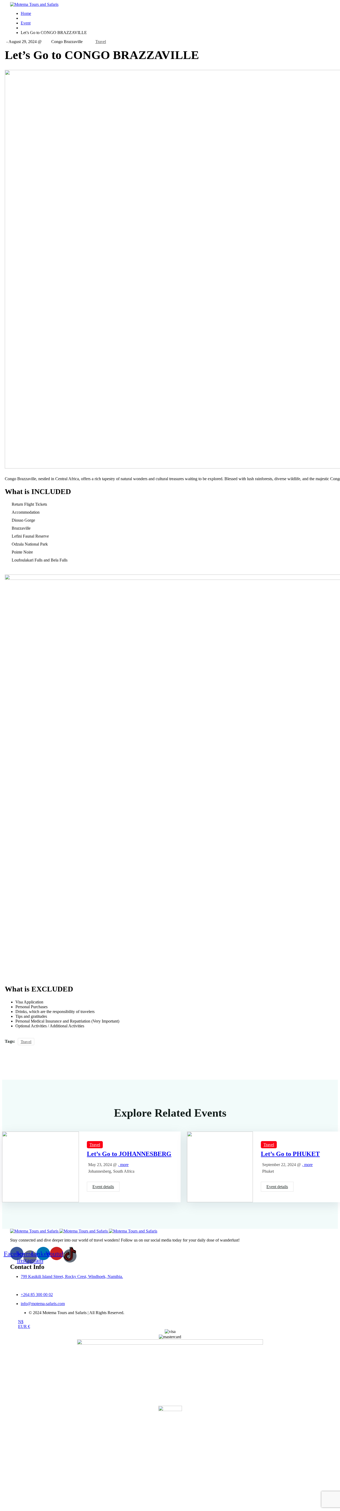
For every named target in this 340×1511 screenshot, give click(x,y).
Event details (103, 1186)
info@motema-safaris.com (43, 1303)
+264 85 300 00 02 (37, 1294)
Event (26, 23)
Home (26, 13)
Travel (100, 41)
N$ (20, 1321)
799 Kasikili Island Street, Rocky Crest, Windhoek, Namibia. (72, 1276)
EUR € (24, 1326)
